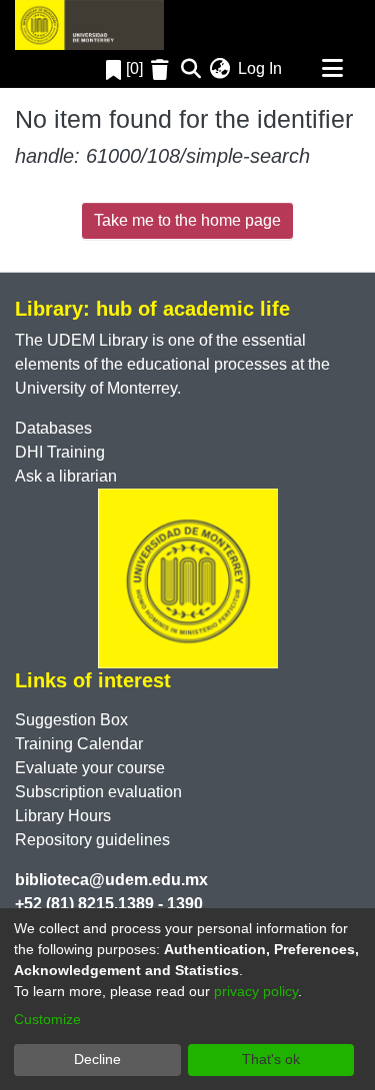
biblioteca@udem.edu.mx (111, 879)
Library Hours (63, 815)
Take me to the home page (187, 220)
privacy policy (256, 991)
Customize (47, 1019)
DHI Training (60, 452)
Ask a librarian (66, 476)
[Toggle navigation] (332, 69)
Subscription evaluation (98, 791)
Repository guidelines (92, 839)
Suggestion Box (71, 719)
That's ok (271, 1059)
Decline (97, 1059)
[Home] (89, 25)
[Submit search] (190, 69)
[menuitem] (219, 69)
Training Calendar (79, 743)
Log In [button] (261, 68)
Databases (53, 428)
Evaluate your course (90, 767)
